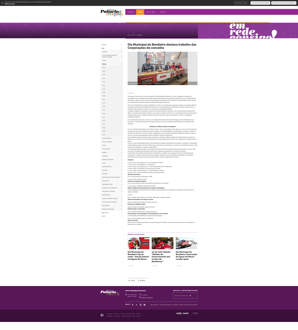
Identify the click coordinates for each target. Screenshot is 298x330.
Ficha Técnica (117, 313)
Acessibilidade (102, 315)
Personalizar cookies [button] (241, 3)
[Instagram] (141, 304)
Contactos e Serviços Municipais (128, 313)
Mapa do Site (109, 313)
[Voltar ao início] (111, 13)
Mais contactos (154, 304)
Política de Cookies (136, 316)
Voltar (133, 280)
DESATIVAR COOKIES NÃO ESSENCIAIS (283, 3)
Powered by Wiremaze (195, 314)
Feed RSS (138, 313)
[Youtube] (137, 304)
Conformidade (117, 316)
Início (129, 35)
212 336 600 (145, 295)
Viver (134, 35)
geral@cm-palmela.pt (147, 297)
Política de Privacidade (126, 316)
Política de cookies (10, 3)
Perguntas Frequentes (165, 304)
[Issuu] (145, 304)
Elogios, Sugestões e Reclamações (189, 304)
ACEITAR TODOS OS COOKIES (260, 3)
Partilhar (142, 280)
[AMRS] (191, 316)
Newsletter (175, 304)
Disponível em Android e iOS (181, 295)
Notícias (140, 35)
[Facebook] (133, 304)
